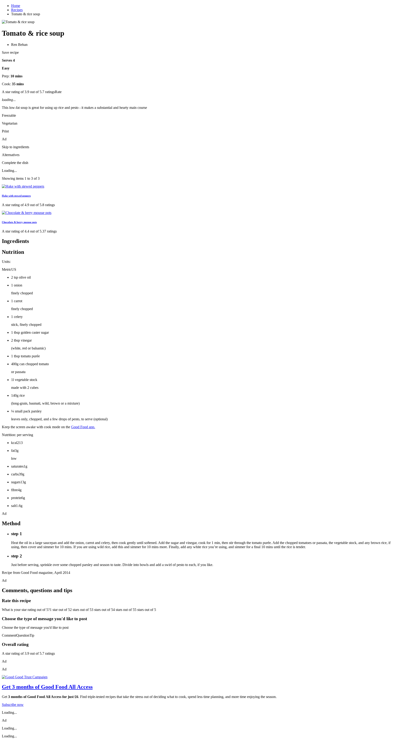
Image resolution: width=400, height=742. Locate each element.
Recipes (17, 10)
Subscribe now (13, 705)
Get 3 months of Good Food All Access (47, 687)
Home (15, 6)
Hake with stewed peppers (16, 195)
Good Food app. (83, 427)
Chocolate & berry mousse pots (19, 222)
